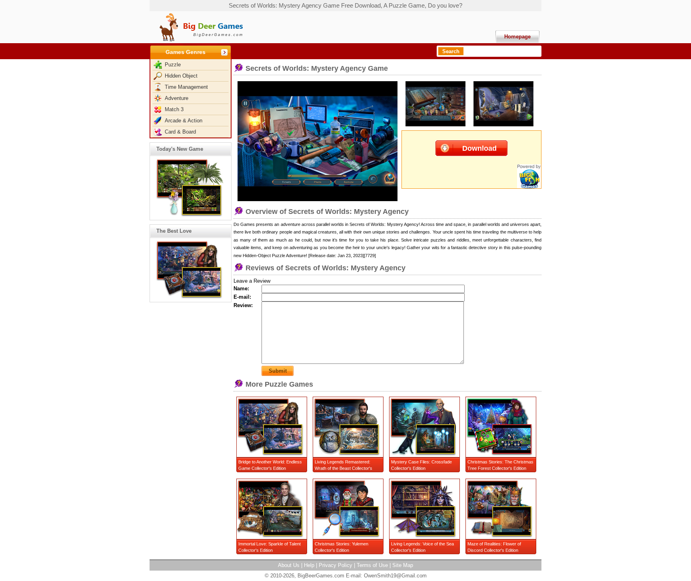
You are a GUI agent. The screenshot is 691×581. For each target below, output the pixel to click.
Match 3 (174, 109)
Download (479, 148)
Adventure (176, 98)
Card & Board (180, 132)
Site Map (402, 565)
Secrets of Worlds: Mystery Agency (384, 224)
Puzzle (173, 65)
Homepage (517, 37)
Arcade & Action (183, 121)
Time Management (186, 87)
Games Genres (186, 52)
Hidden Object (181, 76)
